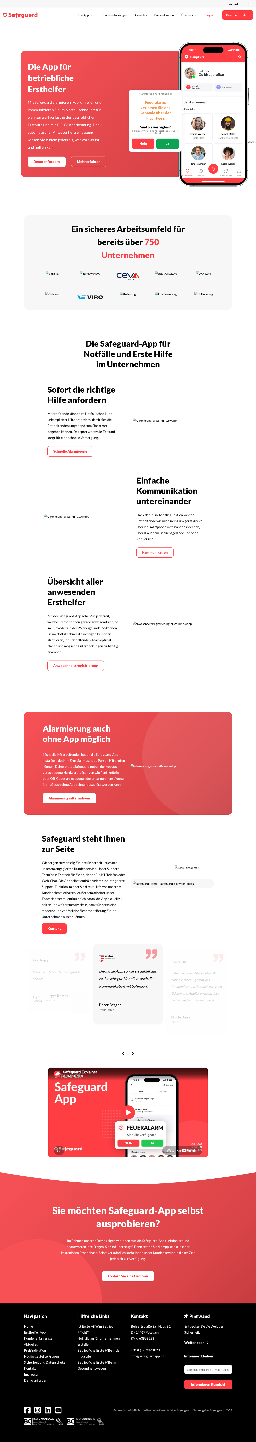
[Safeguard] (20, 15)
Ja (167, 144)
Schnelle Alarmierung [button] (70, 451)
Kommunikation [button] (155, 552)
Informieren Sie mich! (208, 1384)
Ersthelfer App (35, 1332)
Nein (143, 144)
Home (28, 1326)
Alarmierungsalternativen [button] (69, 798)
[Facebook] (27, 1410)
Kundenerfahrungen (39, 1338)
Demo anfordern (47, 162)
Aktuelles (31, 1344)
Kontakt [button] (54, 928)
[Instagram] (37, 1410)
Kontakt (233, 4)
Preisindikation (35, 1350)
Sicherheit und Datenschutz (44, 1362)
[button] (86, 15)
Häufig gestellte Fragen (41, 1356)
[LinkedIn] (48, 1410)
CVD (229, 1410)
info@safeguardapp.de (147, 1356)
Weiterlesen (194, 1343)
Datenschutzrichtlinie (126, 1410)
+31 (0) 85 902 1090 (145, 1350)
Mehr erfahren (88, 162)
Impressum (32, 1374)
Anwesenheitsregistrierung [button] (75, 666)
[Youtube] (58, 1410)
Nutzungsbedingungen (207, 1410)
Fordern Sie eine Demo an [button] (128, 1276)
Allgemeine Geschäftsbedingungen (166, 1410)
